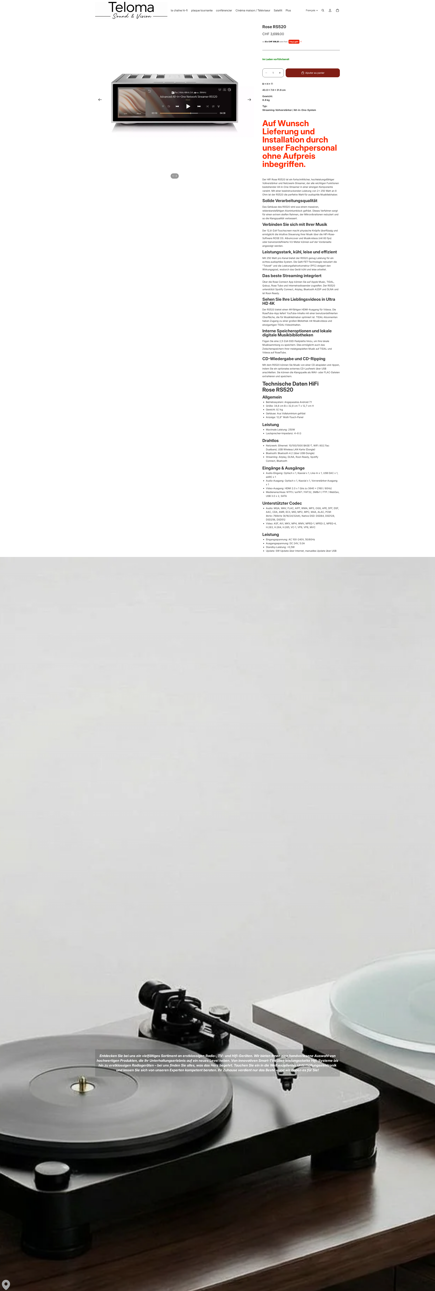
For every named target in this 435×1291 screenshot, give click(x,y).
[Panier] (337, 10)
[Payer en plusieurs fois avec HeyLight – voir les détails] (301, 41)
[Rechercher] (323, 10)
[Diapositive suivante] (250, 100)
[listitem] (288, 10)
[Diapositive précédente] (99, 100)
